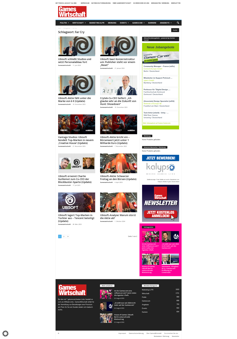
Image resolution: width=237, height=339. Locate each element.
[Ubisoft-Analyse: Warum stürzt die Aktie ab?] (118, 202)
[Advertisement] (137, 11)
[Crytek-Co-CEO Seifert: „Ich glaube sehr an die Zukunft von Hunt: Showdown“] (118, 85)
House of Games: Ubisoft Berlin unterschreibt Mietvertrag (148, 269)
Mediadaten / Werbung (160, 3)
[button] (178, 23)
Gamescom (137, 23)
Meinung (112, 23)
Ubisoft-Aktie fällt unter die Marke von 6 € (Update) (74, 100)
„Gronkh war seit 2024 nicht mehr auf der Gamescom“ (170, 246)
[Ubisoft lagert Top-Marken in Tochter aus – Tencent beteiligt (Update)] (76, 202)
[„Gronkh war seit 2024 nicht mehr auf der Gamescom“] (170, 236)
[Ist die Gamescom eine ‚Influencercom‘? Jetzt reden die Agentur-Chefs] (150, 236)
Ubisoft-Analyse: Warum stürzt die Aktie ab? (118, 217)
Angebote (164, 23)
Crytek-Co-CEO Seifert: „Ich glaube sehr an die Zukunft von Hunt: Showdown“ (118, 101)
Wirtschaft (78, 23)
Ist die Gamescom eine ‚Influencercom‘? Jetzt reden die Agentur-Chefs (150, 247)
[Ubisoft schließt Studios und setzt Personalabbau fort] (76, 46)
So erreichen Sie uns (141, 3)
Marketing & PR (96, 23)
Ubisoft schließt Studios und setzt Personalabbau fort (74, 61)
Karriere (152, 23)
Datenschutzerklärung (101, 3)
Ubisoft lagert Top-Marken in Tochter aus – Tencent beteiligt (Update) (76, 218)
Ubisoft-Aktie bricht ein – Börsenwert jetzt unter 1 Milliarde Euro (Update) (115, 140)
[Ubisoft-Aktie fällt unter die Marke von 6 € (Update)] (76, 85)
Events (123, 23)
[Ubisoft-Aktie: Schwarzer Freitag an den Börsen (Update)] (118, 163)
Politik (63, 23)
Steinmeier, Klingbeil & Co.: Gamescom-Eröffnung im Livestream (170, 269)
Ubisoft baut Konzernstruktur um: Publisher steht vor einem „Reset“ (117, 62)
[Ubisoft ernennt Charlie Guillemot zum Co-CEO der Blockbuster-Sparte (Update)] (76, 163)
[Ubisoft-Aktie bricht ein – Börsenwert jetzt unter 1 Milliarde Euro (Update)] (118, 124)
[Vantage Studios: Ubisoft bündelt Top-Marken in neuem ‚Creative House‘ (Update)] (76, 124)
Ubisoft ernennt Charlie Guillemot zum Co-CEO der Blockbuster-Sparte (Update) (74, 179)
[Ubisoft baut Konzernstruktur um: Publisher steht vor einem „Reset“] (118, 46)
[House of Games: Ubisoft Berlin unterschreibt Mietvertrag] (150, 259)
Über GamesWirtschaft (122, 3)
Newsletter (175, 3)
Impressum (85, 3)
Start (59, 28)
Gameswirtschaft (64, 65)
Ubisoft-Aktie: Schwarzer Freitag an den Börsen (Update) (118, 178)
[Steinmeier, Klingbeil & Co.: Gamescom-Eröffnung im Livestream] (170, 259)
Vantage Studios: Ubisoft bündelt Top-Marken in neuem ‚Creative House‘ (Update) (76, 140)
